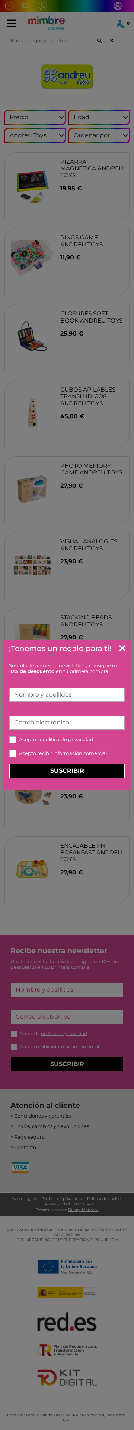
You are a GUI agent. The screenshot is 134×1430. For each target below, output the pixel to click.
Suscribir (67, 770)
